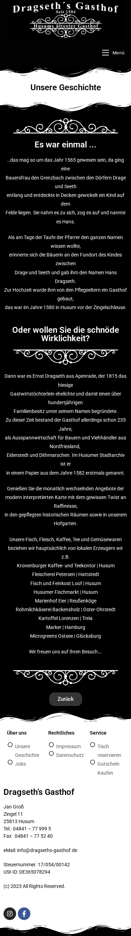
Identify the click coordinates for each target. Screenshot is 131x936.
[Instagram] (9, 913)
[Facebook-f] (24, 913)
